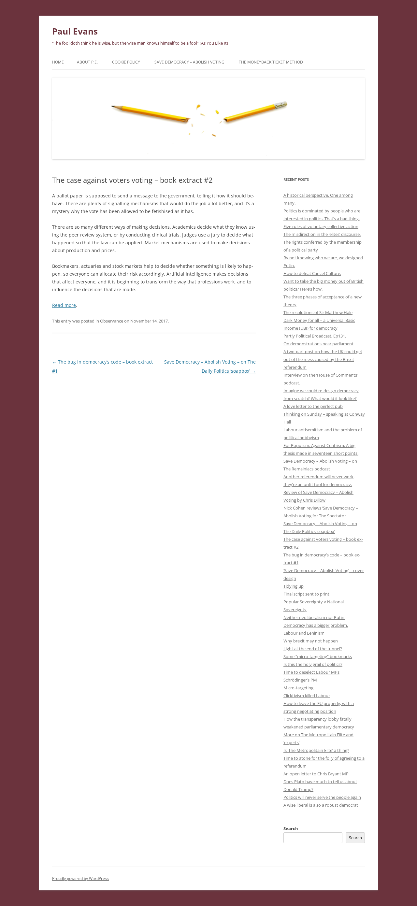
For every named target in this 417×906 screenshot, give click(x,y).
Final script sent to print (306, 594)
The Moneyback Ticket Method (271, 62)
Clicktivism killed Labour (306, 695)
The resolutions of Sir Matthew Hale (317, 312)
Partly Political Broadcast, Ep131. (314, 336)
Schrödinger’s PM (300, 680)
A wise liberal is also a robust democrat (320, 805)
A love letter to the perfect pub (313, 406)
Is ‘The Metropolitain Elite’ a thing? (316, 750)
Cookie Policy (126, 62)
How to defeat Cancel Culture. (312, 273)
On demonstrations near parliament (318, 344)
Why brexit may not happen (310, 641)
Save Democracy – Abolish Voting (189, 62)
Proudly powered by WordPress (80, 878)
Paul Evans (75, 31)
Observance (111, 321)
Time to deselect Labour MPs (311, 672)
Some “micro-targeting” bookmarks (317, 656)
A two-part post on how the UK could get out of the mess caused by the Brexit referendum (322, 359)
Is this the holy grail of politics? (312, 664)
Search (290, 828)
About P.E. (87, 62)
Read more (64, 305)
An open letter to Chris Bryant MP (316, 774)
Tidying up (293, 586)
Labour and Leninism (303, 633)
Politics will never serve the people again (322, 797)
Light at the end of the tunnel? (312, 649)
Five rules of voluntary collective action (320, 226)
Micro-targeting (298, 688)
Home (58, 62)
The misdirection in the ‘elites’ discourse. (322, 234)
